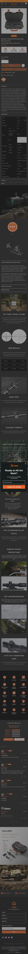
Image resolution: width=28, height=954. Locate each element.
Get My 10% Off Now (14, 487)
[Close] (25, 463)
